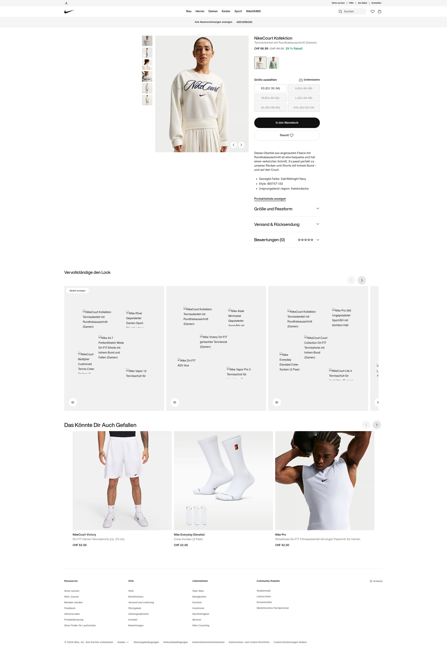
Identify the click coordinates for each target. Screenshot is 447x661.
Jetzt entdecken (244, 22)
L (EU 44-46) (303, 97)
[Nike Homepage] (69, 11)
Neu (188, 11)
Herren (200, 11)
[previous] (351, 280)
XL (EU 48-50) (270, 107)
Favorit (284, 135)
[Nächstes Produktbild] (241, 145)
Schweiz (378, 581)
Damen (213, 11)
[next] (362, 280)
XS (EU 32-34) (270, 88)
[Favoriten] (372, 11)
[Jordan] (66, 3)
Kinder (226, 11)
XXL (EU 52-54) (303, 107)
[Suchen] (340, 11)
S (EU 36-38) (303, 88)
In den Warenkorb (287, 122)
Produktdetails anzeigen (270, 198)
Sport (238, 11)
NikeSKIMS (253, 11)
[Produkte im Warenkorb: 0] (379, 11)
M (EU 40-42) (270, 97)
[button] (147, 52)
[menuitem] (355, 3)
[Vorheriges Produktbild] (233, 145)
